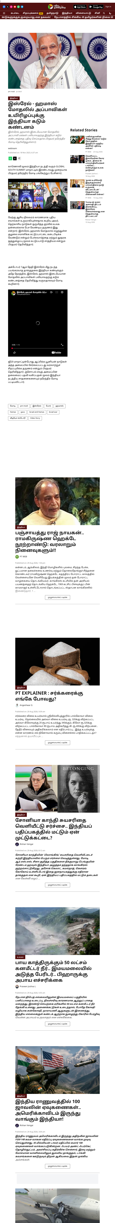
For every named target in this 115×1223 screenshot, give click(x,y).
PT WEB (23, 556)
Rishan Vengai (26, 844)
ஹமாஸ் (60, 406)
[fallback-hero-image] (77, 140)
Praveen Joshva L (28, 986)
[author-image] (17, 557)
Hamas (13, 412)
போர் (48, 406)
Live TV (60, 7)
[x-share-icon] (15, 160)
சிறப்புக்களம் (30, 13)
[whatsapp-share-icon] (10, 160)
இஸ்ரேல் (37, 406)
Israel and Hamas (36, 412)
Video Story (35, 418)
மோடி (12, 406)
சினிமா (99, 13)
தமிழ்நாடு (52, 13)
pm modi (24, 406)
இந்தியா (67, 13)
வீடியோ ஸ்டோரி (17, 418)
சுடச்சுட (15, 13)
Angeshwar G (26, 705)
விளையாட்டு (83, 13)
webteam (12, 148)
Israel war (53, 412)
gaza (23, 412)
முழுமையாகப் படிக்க (57, 597)
